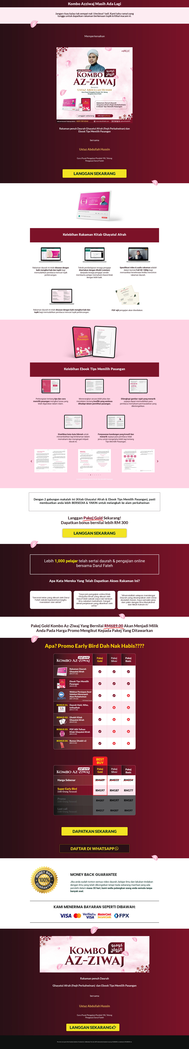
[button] (31, 461)
